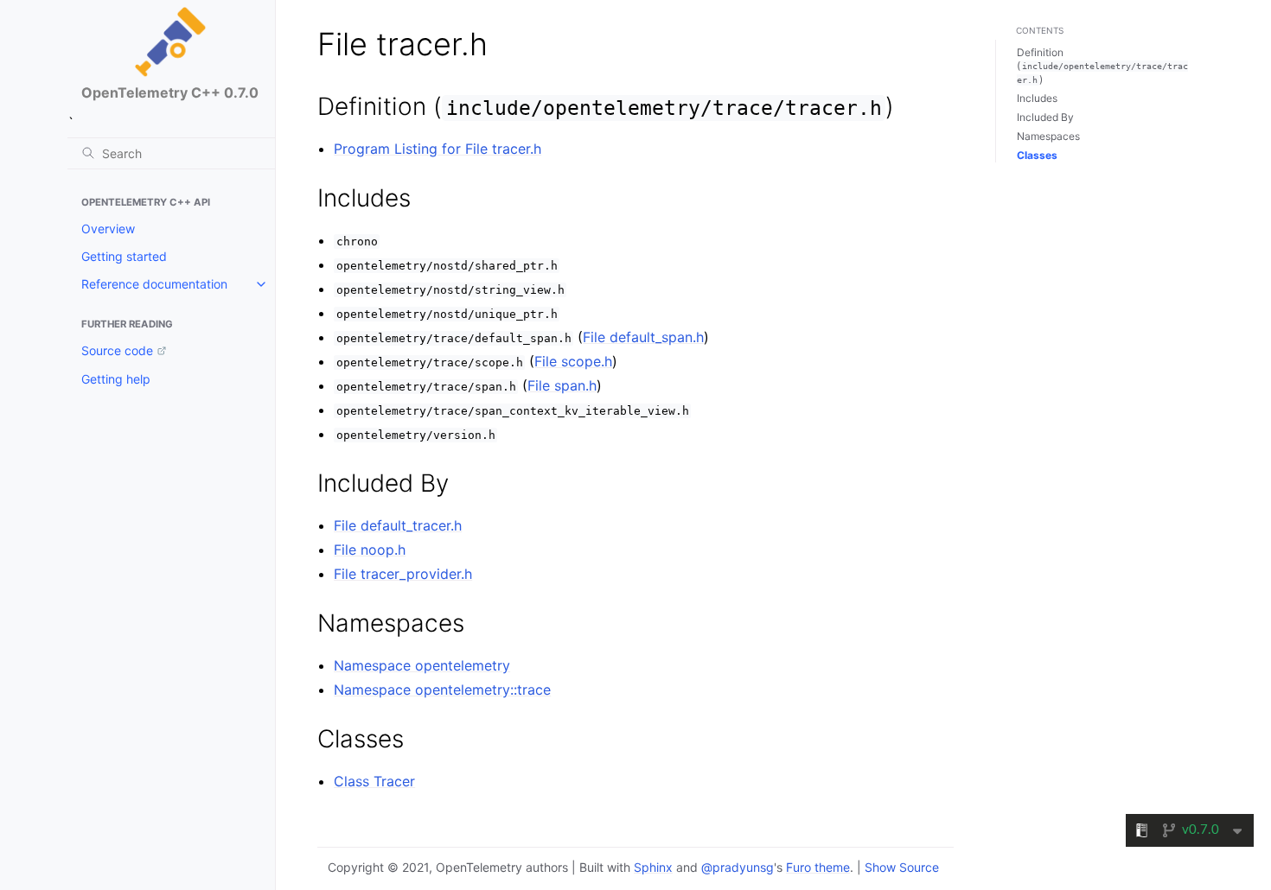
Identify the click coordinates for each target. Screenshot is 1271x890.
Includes (1037, 98)
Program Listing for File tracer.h (437, 148)
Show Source (902, 867)
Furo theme (818, 867)
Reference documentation (154, 284)
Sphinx (653, 867)
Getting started (124, 256)
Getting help (115, 379)
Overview (108, 228)
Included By (1045, 117)
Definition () (1102, 66)
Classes (1037, 155)
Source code (117, 350)
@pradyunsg (737, 867)
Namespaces (1048, 136)
